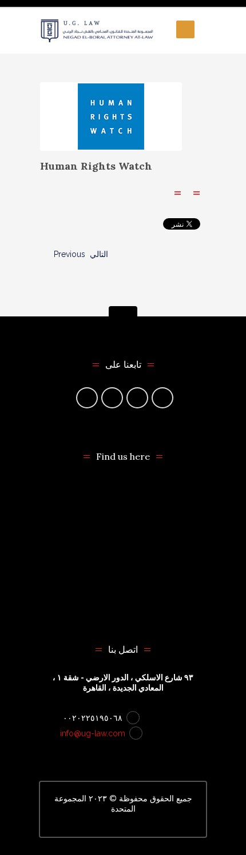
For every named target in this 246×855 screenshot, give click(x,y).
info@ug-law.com (92, 733)
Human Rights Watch (96, 165)
